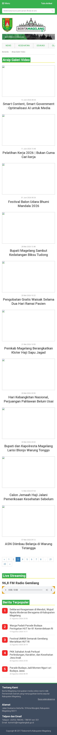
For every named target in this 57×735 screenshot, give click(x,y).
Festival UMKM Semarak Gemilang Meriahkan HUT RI (29, 640)
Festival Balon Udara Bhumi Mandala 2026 (28, 204)
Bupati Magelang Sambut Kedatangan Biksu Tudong (28, 253)
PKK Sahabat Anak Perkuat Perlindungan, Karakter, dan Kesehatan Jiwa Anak (31, 654)
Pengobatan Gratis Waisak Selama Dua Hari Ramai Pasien (28, 302)
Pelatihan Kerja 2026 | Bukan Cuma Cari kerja (28, 155)
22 (5, 564)
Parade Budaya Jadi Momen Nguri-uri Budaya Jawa (30, 669)
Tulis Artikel (46, 3)
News (8, 45)
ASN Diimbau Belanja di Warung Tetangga (28, 546)
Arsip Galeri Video (18, 52)
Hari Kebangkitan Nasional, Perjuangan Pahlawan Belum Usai (28, 399)
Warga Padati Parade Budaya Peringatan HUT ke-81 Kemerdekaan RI (31, 627)
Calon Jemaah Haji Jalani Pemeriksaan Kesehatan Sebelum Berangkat (28, 497)
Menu (7, 3)
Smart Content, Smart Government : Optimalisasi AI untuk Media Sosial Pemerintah (28, 106)
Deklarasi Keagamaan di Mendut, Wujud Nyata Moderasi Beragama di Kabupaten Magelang (32, 612)
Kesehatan (24, 45)
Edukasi (41, 45)
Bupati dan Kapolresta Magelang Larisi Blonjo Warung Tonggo (28, 448)
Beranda (5, 52)
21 (51, 559)
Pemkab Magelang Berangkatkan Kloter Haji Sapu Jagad (28, 350)
